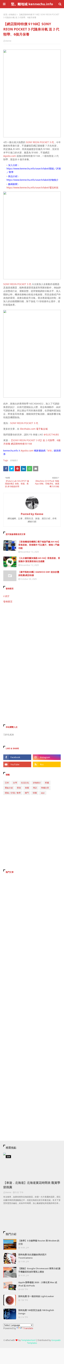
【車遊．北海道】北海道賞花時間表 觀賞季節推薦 (31, 1185)
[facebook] (17, 757)
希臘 (47, 782)
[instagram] (47, 757)
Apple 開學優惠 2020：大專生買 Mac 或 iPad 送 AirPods (37, 1284)
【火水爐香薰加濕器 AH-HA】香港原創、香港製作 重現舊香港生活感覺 (39, 560)
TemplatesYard (28, 1340)
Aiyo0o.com (9, 155)
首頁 (5, 14)
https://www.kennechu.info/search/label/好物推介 (32, 179)
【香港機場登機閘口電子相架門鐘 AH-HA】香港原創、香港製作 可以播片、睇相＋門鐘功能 (39, 544)
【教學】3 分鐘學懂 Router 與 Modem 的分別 (38, 1242)
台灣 (15, 782)
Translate (28, 1328)
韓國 (35, 792)
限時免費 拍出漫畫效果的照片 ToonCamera (32, 1256)
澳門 (27, 792)
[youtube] (17, 764)
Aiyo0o (24, 450)
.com (30, 450)
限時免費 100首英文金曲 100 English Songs (36, 1312)
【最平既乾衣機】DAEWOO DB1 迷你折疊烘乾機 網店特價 (38, 573)
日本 (7, 782)
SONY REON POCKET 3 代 (40, 142)
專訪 (35, 787)
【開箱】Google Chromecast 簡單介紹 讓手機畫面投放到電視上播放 (39, 1270)
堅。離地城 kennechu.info (32, 4)
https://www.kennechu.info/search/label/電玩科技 (32, 187)
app (43, 792)
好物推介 (13, 14)
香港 (19, 787)
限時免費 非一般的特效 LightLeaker (36, 1296)
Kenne (8, 40)
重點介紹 (9, 787)
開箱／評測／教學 (13, 792)
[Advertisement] (32, 640)
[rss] (47, 764)
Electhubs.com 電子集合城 (34, 428)
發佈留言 (7, 601)
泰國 (27, 787)
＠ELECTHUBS (51, 434)
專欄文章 (45, 787)
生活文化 (25, 782)
